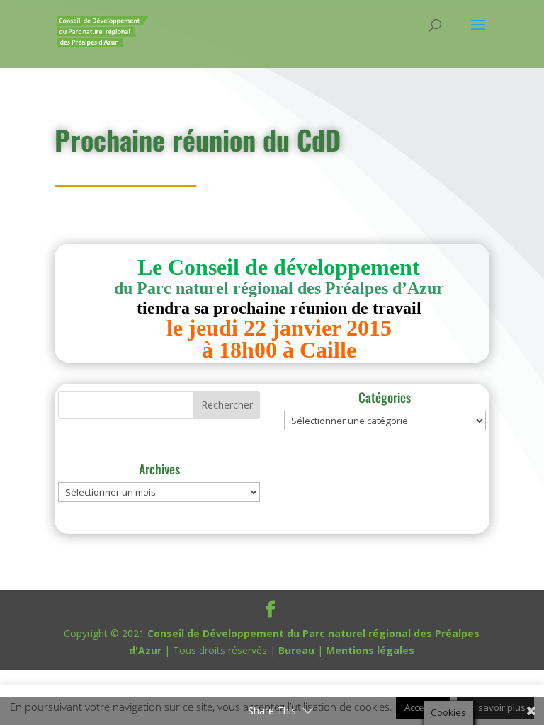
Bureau (296, 650)
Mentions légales (370, 650)
